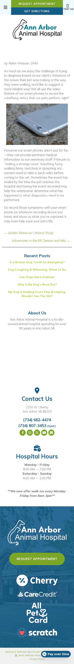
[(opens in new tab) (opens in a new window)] (37, 612)
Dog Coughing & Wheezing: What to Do (37, 269)
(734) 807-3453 (32, 425)
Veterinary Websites (16, 651)
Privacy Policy (37, 658)
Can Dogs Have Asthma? (37, 277)
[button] (23, 433)
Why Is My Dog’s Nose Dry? (37, 284)
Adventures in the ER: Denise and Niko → (41, 241)
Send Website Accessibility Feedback (38, 655)
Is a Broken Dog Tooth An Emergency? (37, 262)
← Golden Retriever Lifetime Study (29, 233)
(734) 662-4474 (37, 419)
